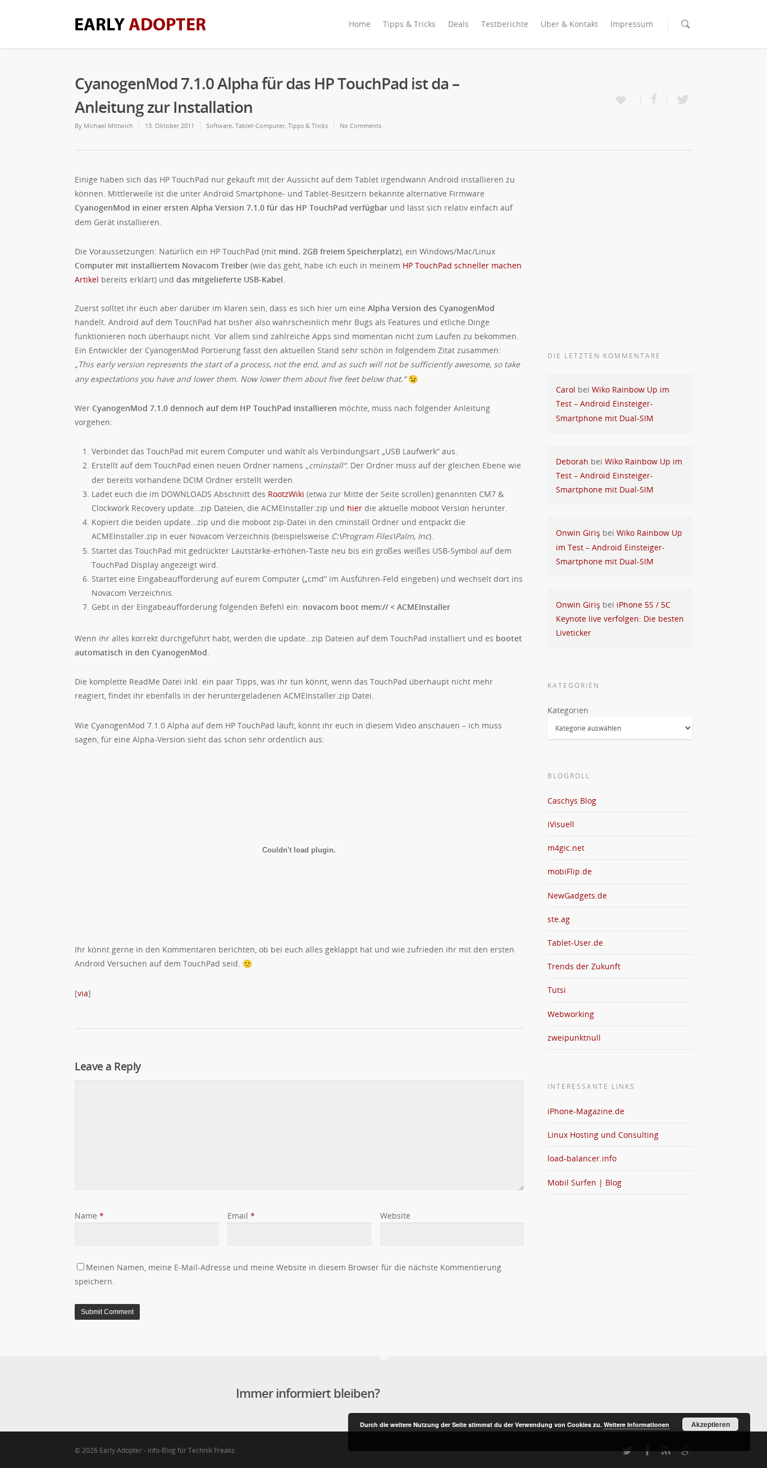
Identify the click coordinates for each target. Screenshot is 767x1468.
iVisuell (560, 824)
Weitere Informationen (636, 1424)
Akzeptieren (710, 1424)
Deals (458, 24)
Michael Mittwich (108, 125)
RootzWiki (286, 494)
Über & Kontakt (569, 24)
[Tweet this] (679, 99)
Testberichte (504, 24)
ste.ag (558, 919)
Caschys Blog (571, 800)
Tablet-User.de (575, 942)
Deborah (572, 461)
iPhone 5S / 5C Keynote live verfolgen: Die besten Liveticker (620, 618)
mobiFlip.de (569, 871)
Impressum (631, 24)
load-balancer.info (582, 1158)
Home (360, 24)
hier (354, 508)
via (82, 993)
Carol (566, 389)
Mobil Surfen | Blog (584, 1182)
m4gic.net (566, 847)
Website (395, 1215)
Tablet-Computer (260, 125)
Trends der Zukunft (583, 966)
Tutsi (556, 989)
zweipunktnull (574, 1037)
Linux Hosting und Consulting (603, 1134)
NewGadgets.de (577, 895)
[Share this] (654, 99)
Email (241, 1215)
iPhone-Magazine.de (585, 1111)
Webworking (570, 1014)
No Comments (360, 125)
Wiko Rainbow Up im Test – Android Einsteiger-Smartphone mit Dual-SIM (612, 403)
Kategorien (567, 710)
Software (219, 125)
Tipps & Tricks (409, 24)
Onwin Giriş (578, 532)
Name (89, 1215)
